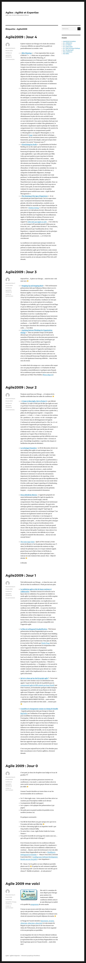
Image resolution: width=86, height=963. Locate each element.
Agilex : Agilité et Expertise (22, 12)
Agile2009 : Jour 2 (21, 387)
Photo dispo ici (48, 375)
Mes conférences (67, 52)
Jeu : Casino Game (68, 46)
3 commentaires (10, 59)
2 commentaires (10, 409)
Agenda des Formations (69, 41)
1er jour (51, 921)
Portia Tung (45, 643)
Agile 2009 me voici (23, 884)
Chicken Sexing (33, 208)
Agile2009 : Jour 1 (21, 575)
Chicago (14, 902)
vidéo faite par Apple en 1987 (37, 222)
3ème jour (31, 923)
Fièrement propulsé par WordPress (30, 955)
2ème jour (23, 923)
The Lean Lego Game (27, 542)
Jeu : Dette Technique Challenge (71, 48)
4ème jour (38, 923)
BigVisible (23, 713)
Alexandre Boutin (10, 48)
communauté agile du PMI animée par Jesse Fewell (37, 685)
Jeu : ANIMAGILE (67, 43)
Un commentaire (10, 597)
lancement (44, 921)
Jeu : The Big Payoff (68, 50)
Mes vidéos (66, 53)
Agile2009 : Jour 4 (21, 37)
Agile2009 (8, 55)
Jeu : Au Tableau (67, 45)
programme (35, 904)
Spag (30, 135)
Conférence (9, 53)
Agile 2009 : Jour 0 (22, 766)
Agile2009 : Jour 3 (21, 272)
